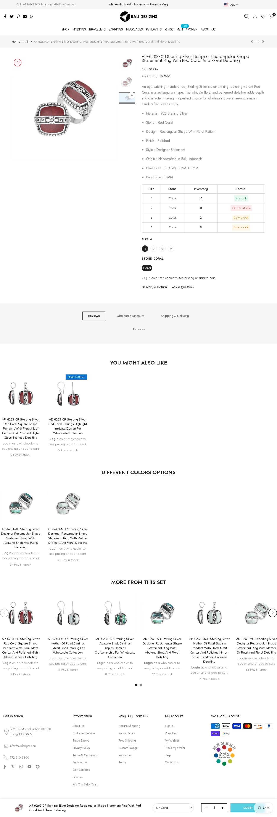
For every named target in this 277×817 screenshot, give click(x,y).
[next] (108, 107)
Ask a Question (183, 287)
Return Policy (127, 733)
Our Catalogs (81, 769)
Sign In (169, 726)
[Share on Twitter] (12, 16)
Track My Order (175, 748)
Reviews (94, 316)
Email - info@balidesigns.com (58, 4)
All (27, 41)
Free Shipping (127, 740)
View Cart (171, 733)
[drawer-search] (246, 16)
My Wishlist (172, 740)
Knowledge (79, 762)
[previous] (20, 107)
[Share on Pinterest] (18, 16)
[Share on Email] (25, 16)
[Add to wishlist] (17, 62)
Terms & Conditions (84, 755)
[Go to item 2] (141, 685)
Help (168, 755)
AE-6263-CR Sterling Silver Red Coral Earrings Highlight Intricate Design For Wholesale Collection (67, 426)
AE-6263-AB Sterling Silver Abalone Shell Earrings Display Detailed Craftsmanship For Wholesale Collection (115, 648)
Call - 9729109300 (28, 4)
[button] (20, 401)
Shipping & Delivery (175, 316)
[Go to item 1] (136, 685)
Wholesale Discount (130, 316)
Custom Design (128, 748)
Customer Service (83, 733)
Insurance (124, 755)
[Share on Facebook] (5, 16)
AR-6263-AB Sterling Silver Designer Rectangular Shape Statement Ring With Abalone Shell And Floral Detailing (20, 538)
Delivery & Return (154, 287)
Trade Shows (80, 740)
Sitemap (77, 777)
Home (16, 41)
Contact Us (172, 762)
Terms (122, 762)
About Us (78, 726)
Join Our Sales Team (85, 784)
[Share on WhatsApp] (31, 16)
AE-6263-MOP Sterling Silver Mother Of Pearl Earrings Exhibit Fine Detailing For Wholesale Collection (68, 646)
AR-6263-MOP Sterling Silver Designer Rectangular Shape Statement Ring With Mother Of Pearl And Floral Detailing (67, 536)
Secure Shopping (129, 726)
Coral (147, 268)
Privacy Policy (81, 748)
